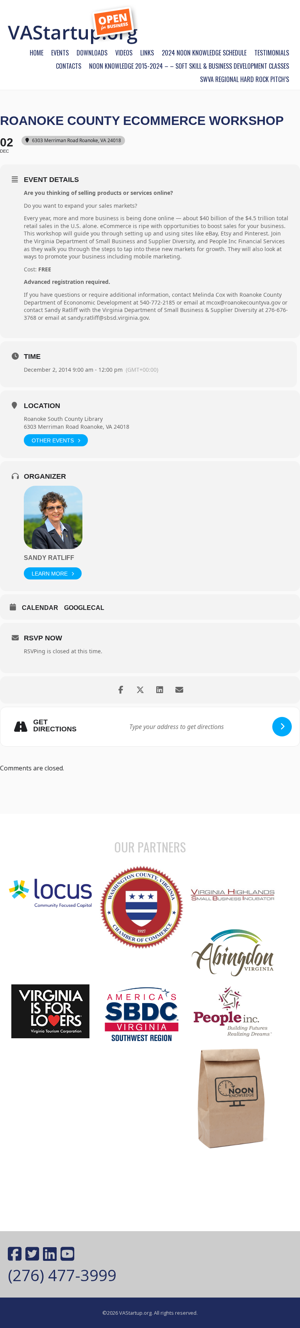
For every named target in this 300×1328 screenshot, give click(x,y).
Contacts (68, 66)
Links (147, 52)
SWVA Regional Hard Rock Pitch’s (244, 79)
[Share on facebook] (120, 690)
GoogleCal (84, 607)
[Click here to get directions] (282, 726)
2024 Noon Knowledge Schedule (204, 52)
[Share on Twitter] (140, 690)
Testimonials (271, 52)
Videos (123, 52)
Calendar (40, 607)
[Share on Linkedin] (160, 690)
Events (60, 52)
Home (36, 52)
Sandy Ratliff (49, 557)
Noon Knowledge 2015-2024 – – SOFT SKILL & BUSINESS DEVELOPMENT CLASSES (189, 66)
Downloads (92, 52)
